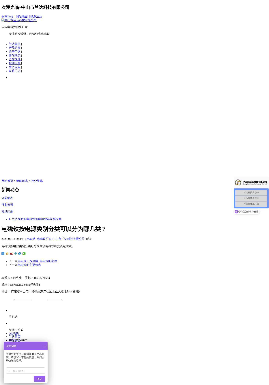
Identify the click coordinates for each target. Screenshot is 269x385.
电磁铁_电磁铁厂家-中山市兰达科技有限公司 (56, 238)
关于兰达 (15, 51)
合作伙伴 (15, 59)
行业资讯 (37, 180)
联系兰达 (36, 16)
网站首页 (7, 180)
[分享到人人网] (19, 253)
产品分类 (15, 47)
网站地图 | (23, 16)
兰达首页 (15, 43)
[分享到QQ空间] (7, 253)
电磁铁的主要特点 (29, 264)
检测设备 (15, 63)
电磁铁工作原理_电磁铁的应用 (37, 261)
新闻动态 (15, 55)
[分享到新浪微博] (11, 253)
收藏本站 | (8, 16)
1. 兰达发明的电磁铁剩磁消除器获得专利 (35, 219)
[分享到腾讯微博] (15, 253)
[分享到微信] (24, 253)
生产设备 (15, 67)
